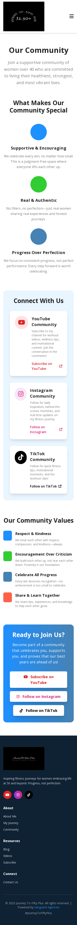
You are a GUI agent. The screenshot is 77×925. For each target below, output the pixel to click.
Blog (6, 849)
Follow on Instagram (38, 429)
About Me (9, 816)
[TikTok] (29, 795)
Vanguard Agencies (47, 907)
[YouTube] (7, 795)
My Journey (10, 823)
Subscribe (9, 862)
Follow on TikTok (43, 486)
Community (11, 829)
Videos (7, 856)
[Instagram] (18, 795)
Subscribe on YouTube (42, 366)
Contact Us (10, 882)
